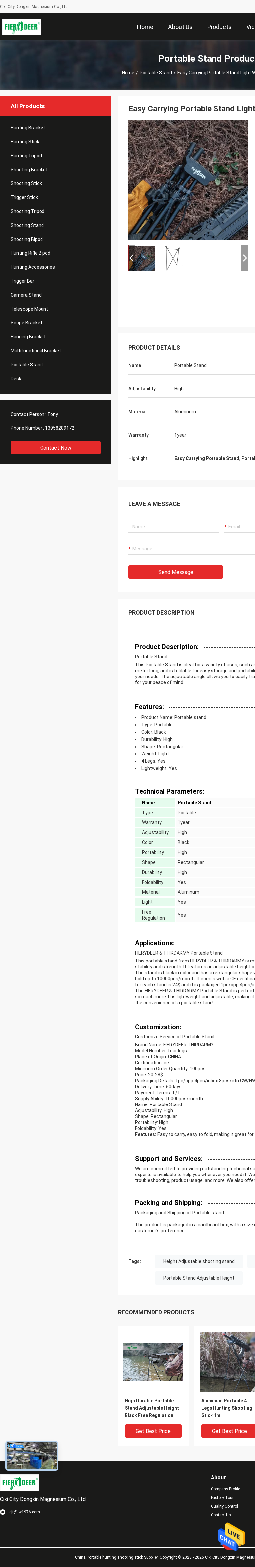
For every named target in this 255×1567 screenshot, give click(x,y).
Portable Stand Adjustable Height (198, 1278)
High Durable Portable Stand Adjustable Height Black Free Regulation (152, 1408)
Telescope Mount (29, 309)
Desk (16, 378)
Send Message (175, 572)
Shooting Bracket (29, 169)
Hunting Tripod (26, 155)
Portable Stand (156, 72)
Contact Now (55, 448)
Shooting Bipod (27, 239)
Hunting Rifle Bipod (30, 253)
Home (128, 72)
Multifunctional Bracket (36, 350)
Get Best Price (153, 1431)
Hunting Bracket (28, 127)
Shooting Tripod (27, 211)
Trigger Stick (24, 197)
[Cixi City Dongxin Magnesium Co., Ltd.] (21, 26)
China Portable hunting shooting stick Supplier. (117, 1557)
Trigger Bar (22, 281)
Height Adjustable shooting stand (199, 1261)
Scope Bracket (26, 322)
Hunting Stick (25, 141)
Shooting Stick (26, 183)
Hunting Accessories (33, 267)
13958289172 (59, 428)
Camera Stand (26, 295)
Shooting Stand (27, 225)
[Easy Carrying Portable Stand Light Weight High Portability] (188, 179)
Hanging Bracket (28, 336)
